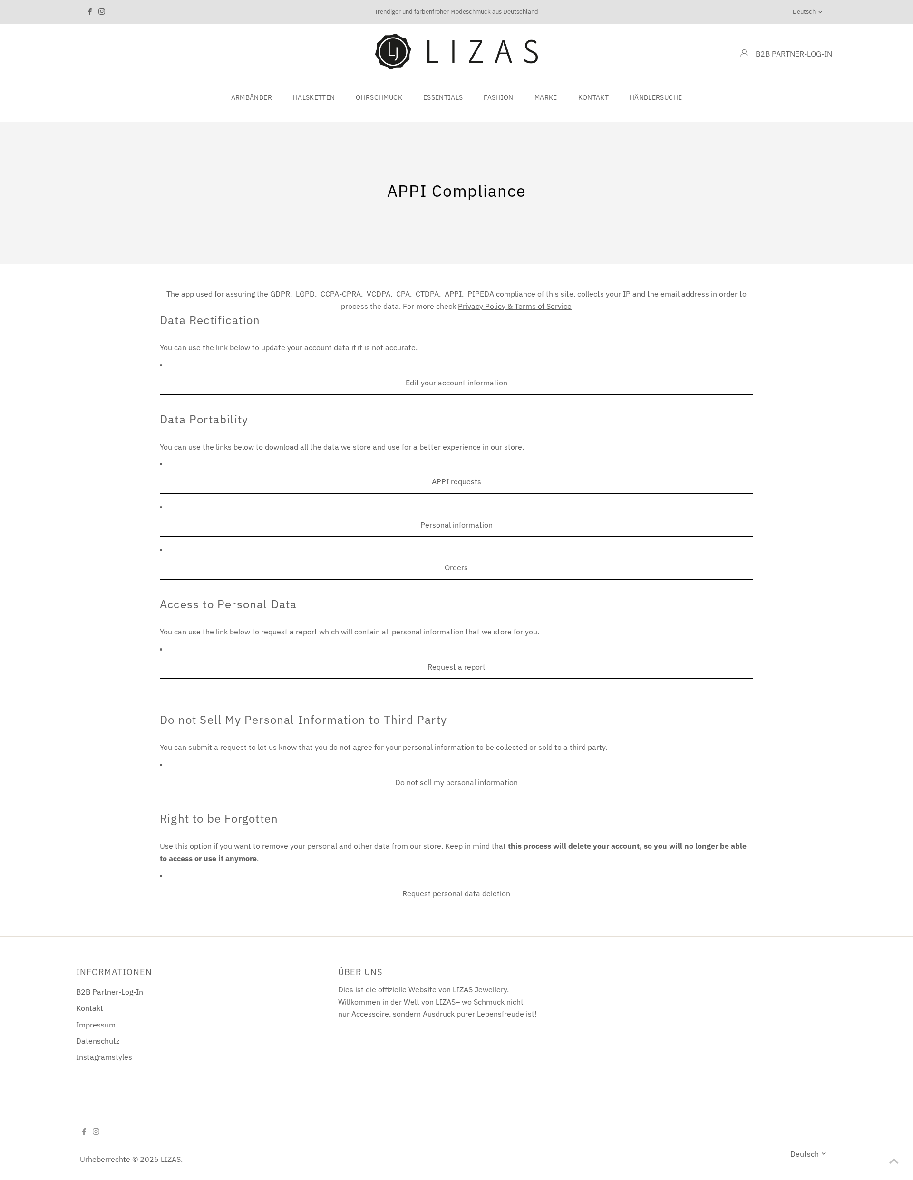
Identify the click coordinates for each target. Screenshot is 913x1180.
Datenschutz (97, 1041)
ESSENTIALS (443, 97)
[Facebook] (90, 11)
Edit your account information (456, 382)
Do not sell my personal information (456, 782)
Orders (456, 567)
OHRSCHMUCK (379, 97)
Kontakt (89, 1008)
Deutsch (804, 12)
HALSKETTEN (314, 97)
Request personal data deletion (456, 893)
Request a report (456, 667)
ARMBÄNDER (251, 97)
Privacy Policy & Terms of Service (515, 306)
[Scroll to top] (893, 1160)
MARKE (545, 97)
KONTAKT (593, 97)
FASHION (498, 97)
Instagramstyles (104, 1057)
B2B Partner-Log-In (109, 992)
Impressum (96, 1024)
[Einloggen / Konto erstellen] (744, 53)
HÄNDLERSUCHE (656, 97)
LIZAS (171, 1159)
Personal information (456, 524)
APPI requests (456, 481)
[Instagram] (101, 11)
